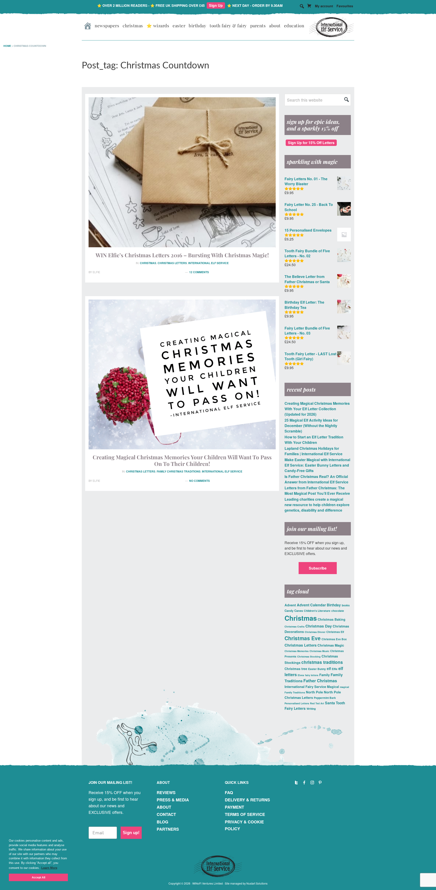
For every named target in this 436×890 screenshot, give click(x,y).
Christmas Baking (331, 619)
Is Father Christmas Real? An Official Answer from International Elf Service (316, 479)
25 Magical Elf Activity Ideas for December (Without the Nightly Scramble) (311, 426)
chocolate (337, 611)
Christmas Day (318, 626)
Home (7, 46)
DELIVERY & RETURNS (247, 800)
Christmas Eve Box (334, 639)
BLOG (162, 822)
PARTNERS (168, 829)
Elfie (334, 669)
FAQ (229, 792)
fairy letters (311, 675)
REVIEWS (166, 792)
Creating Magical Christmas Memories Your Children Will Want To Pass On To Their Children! (182, 460)
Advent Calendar (311, 605)
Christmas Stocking (309, 656)
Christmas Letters (172, 263)
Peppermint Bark (325, 698)
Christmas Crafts (295, 626)
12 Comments (199, 272)
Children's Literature (317, 611)
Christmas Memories (297, 651)
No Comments (199, 481)
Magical (333, 686)
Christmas (148, 263)
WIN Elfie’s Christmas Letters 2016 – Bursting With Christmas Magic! (182, 255)
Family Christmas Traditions (179, 471)
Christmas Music (319, 651)
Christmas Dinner (315, 632)
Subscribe (318, 568)
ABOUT (164, 807)
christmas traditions (322, 662)
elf (329, 668)
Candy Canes (294, 610)
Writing (311, 709)
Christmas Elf (335, 632)
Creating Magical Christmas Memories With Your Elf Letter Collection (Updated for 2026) (317, 409)
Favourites (345, 6)
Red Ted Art (317, 703)
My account (324, 6)
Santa (330, 702)
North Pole (314, 692)
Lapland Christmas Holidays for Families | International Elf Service (313, 451)
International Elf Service (208, 263)
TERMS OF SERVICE (245, 814)
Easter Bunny (317, 669)
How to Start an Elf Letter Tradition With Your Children (314, 439)
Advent (290, 605)
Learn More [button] (49, 868)
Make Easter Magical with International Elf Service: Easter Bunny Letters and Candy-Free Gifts (317, 465)
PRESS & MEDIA (173, 800)
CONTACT (166, 814)
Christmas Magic (330, 645)
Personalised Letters (297, 703)
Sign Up (216, 5)
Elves (301, 675)
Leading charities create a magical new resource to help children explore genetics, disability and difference (317, 505)
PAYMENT (234, 807)
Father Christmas (320, 681)
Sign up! (131, 833)
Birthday (334, 605)
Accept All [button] (38, 877)
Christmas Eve (303, 638)
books (346, 605)
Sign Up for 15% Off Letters (311, 142)
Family (324, 674)
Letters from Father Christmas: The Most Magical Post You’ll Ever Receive (317, 490)
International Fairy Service (305, 686)
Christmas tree (296, 668)
